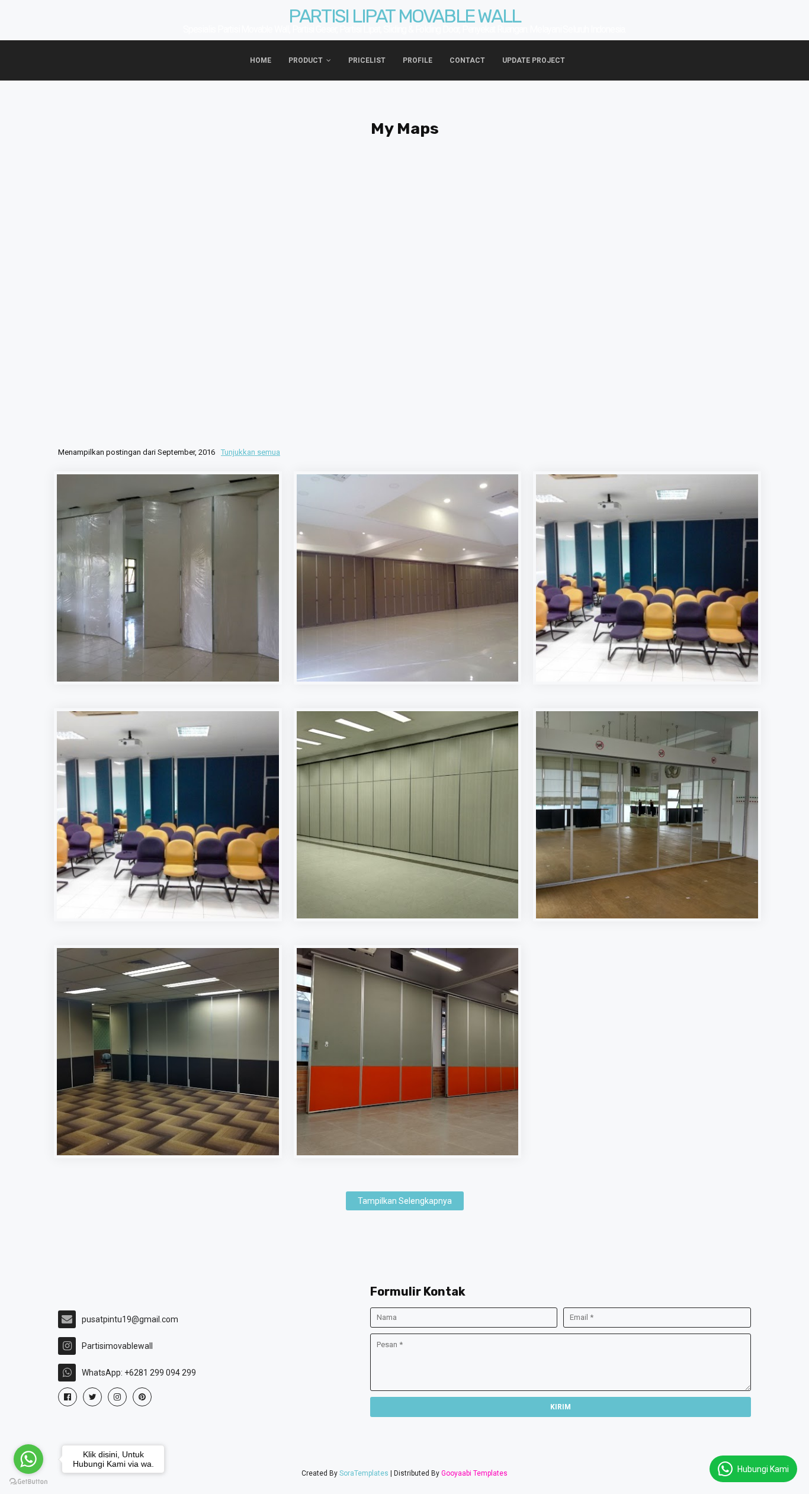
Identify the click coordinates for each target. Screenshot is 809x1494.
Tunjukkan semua (250, 452)
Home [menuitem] (260, 60)
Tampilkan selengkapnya (405, 1201)
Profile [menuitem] (417, 60)
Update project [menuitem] (533, 60)
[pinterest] (142, 1396)
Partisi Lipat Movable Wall (404, 16)
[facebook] (67, 1396)
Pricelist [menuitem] (367, 60)
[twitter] (92, 1396)
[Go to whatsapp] (28, 1459)
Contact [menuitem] (467, 60)
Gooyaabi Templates (474, 1473)
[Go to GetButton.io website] (28, 1482)
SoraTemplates (364, 1473)
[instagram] (117, 1396)
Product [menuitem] (305, 60)
